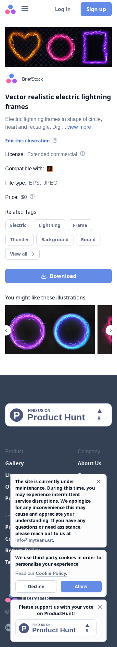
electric (18, 225)
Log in (63, 9)
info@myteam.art (34, 540)
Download (63, 276)
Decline (36, 586)
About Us (89, 463)
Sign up (96, 9)
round (88, 239)
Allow (81, 586)
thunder (19, 239)
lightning (49, 225)
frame (80, 225)
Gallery (14, 463)
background (55, 239)
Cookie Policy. (51, 573)
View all (18, 254)
